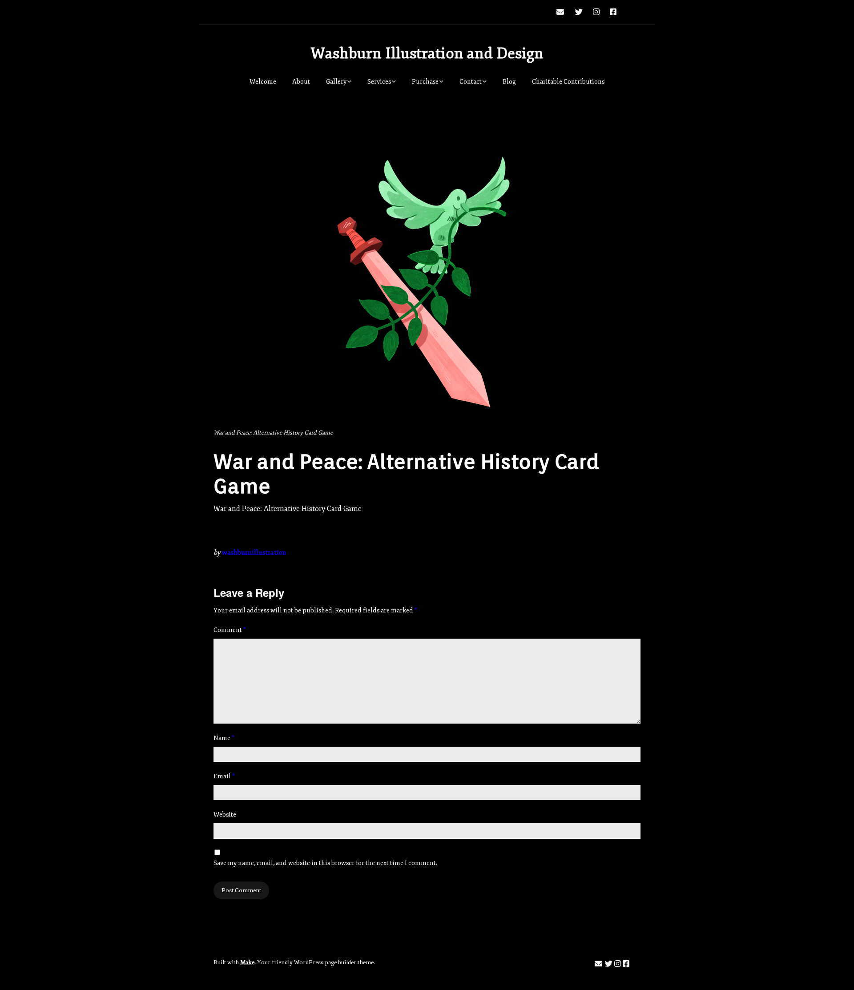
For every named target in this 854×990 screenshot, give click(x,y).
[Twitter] (579, 12)
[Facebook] (613, 12)
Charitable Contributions (568, 81)
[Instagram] (596, 12)
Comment (230, 630)
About (301, 81)
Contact (470, 81)
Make (247, 962)
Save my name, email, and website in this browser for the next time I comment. (325, 863)
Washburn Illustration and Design (427, 53)
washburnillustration (254, 552)
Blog (509, 81)
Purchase (425, 81)
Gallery (336, 81)
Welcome (263, 81)
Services (379, 81)
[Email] (562, 12)
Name (224, 738)
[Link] (631, 12)
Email (224, 776)
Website (225, 814)
